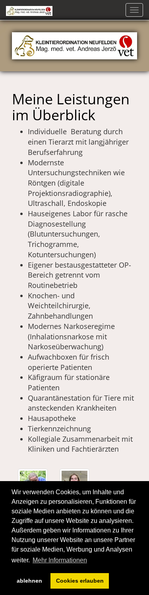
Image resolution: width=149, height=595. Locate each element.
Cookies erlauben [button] (80, 580)
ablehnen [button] (29, 580)
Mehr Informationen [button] (60, 560)
